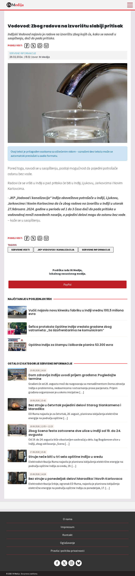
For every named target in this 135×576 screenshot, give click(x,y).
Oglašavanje (67, 543)
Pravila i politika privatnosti (67, 550)
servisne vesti (20, 249)
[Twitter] (64, 563)
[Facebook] (56, 563)
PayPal (67, 284)
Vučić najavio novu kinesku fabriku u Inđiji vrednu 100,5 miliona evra (76, 312)
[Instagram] (71, 563)
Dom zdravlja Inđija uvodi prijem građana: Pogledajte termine (72, 377)
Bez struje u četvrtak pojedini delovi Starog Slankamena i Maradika (74, 407)
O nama (67, 519)
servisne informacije (96, 249)
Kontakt (67, 535)
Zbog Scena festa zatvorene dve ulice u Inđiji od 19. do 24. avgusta (74, 433)
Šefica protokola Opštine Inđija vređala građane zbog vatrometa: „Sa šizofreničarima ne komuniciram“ (70, 328)
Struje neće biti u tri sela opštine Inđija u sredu (65, 456)
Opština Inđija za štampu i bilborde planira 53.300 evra (70, 345)
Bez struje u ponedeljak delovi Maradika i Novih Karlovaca (75, 478)
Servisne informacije (22, 53)
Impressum (67, 527)
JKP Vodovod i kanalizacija (55, 249)
